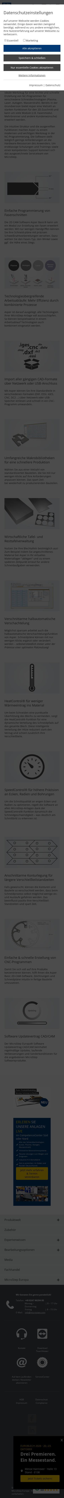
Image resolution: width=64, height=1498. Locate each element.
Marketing (32, 40)
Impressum (36, 85)
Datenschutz (53, 85)
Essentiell (12, 40)
